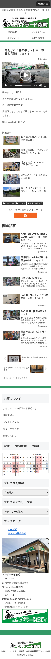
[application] (25, 75)
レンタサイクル (11, 422)
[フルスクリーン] (45, 85)
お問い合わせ (9, 436)
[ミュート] (40, 85)
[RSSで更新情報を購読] (25, 215)
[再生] (6, 85)
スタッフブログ (11, 429)
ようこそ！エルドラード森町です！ (21, 408)
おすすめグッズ (36, 203)
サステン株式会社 (17, 533)
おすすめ (22, 203)
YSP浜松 (12, 529)
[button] (25, 75)
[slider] (23, 85)
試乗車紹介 (8, 415)
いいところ (9, 203)
